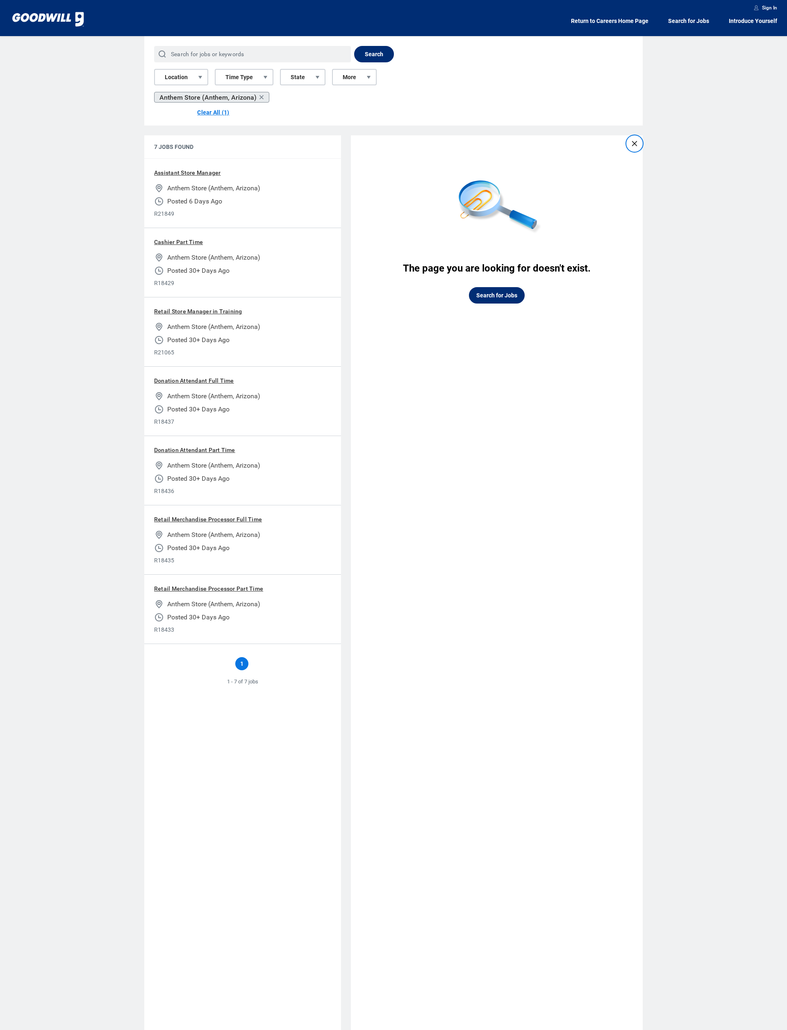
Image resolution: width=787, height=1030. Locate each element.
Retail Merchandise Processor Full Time (208, 519)
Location (176, 77)
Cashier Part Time (178, 242)
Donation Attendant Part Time (194, 450)
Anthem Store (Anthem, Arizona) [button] (208, 97)
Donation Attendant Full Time (194, 380)
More (349, 77)
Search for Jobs (688, 21)
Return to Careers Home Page (609, 21)
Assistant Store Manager (187, 172)
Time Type (239, 77)
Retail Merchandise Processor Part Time (208, 588)
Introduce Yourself (753, 21)
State (298, 77)
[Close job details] (634, 143)
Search (374, 54)
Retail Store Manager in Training (198, 311)
